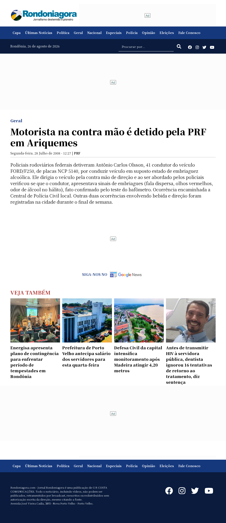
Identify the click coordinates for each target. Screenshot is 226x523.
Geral (78, 32)
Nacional (94, 32)
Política (63, 32)
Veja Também (30, 292)
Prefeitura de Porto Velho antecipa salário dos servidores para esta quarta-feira (86, 356)
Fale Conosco (189, 32)
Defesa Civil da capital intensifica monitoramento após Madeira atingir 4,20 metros (138, 359)
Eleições (167, 32)
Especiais (114, 32)
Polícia (131, 32)
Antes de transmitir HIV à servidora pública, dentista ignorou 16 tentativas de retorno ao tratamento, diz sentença (189, 365)
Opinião (148, 32)
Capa (17, 32)
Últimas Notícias (38, 32)
